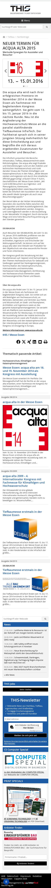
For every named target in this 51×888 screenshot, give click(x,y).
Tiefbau (11, 37)
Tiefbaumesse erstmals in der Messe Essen (22, 513)
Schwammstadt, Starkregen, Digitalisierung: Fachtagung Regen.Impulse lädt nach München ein (23, 660)
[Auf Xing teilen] (29, 343)
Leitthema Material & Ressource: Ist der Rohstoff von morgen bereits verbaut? (25, 631)
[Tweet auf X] (24, 343)
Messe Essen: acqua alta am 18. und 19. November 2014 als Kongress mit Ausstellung (23, 371)
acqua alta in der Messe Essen (22, 402)
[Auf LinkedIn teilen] (34, 343)
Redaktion (37, 876)
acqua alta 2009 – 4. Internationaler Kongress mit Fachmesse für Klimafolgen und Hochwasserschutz (24, 481)
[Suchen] (47, 27)
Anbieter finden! (26, 863)
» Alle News (9, 675)
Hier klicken (28, 727)
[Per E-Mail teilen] (40, 341)
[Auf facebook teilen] (18, 343)
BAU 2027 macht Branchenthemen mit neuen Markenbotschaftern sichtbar (25, 668)
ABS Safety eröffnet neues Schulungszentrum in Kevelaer (21, 645)
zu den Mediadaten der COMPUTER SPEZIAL (24, 772)
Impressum (25, 876)
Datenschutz (12, 876)
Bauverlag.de (7, 885)
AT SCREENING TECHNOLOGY (17, 818)
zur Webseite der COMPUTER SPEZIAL (21, 774)
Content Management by (12, 882)
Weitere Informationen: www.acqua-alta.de (23, 330)
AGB (3, 876)
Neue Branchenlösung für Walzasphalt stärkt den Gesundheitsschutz (23, 652)
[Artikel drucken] (45, 341)
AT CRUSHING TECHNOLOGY (21, 820)
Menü (27, 20)
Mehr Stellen (25, 689)
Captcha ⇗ (36, 731)
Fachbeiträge (23, 37)
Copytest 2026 (20, 878)
